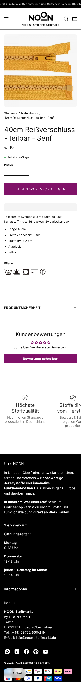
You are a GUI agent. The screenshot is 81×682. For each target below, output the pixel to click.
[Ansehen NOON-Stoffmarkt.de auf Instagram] (7, 651)
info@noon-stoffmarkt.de (36, 637)
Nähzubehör (29, 113)
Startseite (10, 113)
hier (77, 4)
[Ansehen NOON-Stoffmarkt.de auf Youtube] (45, 651)
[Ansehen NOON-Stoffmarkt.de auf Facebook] (26, 651)
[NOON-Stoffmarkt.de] (40, 19)
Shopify (44, 662)
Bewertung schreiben (40, 359)
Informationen (15, 589)
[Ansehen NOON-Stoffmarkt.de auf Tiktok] (17, 651)
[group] (40, 4)
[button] (66, 19)
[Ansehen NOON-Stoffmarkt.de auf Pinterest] (36, 651)
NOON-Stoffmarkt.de (26, 662)
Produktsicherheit (22, 308)
